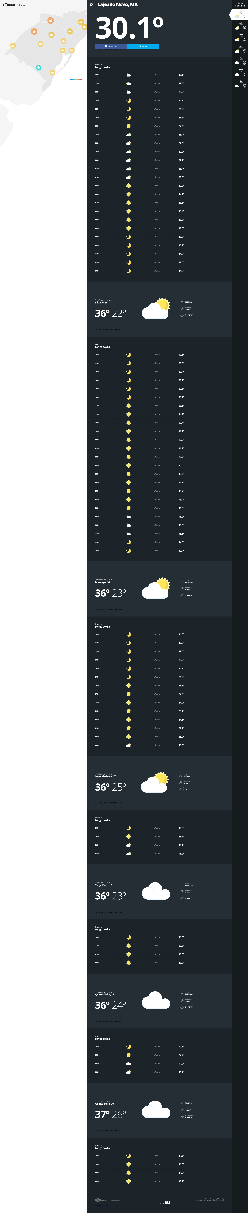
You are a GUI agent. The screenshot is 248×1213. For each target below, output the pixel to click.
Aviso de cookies (114, 1207)
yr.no (214, 1199)
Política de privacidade (102, 1207)
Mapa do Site (115, 1200)
